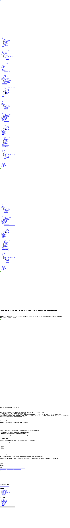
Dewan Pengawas (7, 40)
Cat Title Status (6, 55)
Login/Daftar (4, 133)
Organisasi (3, 38)
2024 (5, 62)
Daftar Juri (6, 43)
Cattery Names (4, 53)
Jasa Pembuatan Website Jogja (37, 526)
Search (1, 100)
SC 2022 (7, 59)
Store (3, 64)
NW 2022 (7, 58)
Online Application (5, 79)
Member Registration (5, 47)
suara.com (4, 461)
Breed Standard (4, 52)
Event (3, 46)
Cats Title (3, 54)
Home (3, 37)
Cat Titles (3, 120)
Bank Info (5, 44)
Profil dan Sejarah (7, 39)
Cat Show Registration (7, 80)
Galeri (3, 67)
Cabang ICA (6, 42)
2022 (5, 57)
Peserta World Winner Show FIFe (9, 56)
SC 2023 (7, 61)
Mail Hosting (6, 45)
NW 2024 (7, 63)
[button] (35, 463)
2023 (5, 60)
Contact (3, 66)
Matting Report (6, 49)
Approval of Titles (7, 50)
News (3, 65)
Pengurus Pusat (6, 41)
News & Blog (4, 131)
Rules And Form (4, 51)
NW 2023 (7, 92)
